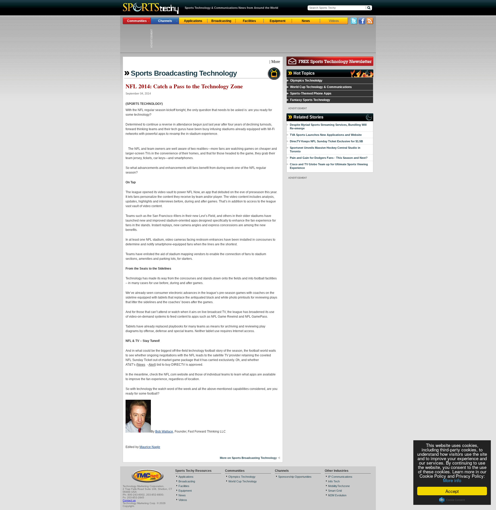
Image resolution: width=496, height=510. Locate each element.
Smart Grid (335, 490)
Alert (152, 364)
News (306, 21)
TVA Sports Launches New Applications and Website (326, 134)
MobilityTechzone (339, 486)
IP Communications (340, 476)
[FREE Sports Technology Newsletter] (329, 64)
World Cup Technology (242, 481)
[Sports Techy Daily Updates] (370, 23)
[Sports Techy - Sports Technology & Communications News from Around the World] (151, 14)
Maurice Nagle (150, 447)
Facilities (249, 21)
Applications (193, 21)
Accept (452, 491)
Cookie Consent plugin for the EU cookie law (452, 500)
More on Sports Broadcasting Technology (248, 457)
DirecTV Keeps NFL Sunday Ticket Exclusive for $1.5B (326, 141)
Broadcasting (221, 21)
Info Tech (334, 481)
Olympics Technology (241, 476)
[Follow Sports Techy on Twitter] (354, 23)
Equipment (277, 21)
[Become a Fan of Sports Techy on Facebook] (362, 23)
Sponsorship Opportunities (295, 476)
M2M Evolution (337, 495)
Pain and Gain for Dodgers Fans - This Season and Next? (329, 157)
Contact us (129, 500)
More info (452, 480)
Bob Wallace (164, 431)
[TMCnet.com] (147, 482)
